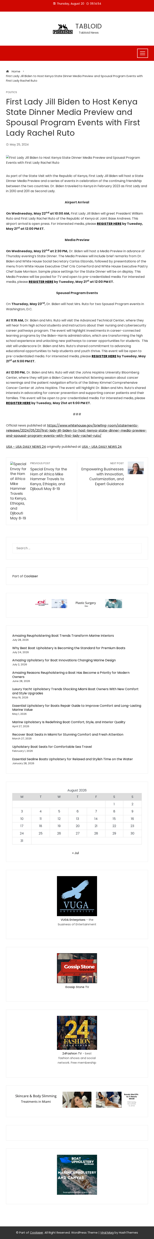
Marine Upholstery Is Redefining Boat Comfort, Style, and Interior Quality (68, 722)
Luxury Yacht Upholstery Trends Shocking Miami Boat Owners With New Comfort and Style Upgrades (75, 691)
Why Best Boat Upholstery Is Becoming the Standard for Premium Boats (68, 648)
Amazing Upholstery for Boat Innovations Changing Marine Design (64, 660)
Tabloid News (89, 32)
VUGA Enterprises (73, 920)
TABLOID (88, 26)
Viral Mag (107, 1233)
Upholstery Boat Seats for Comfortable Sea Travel (52, 746)
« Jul (75, 853)
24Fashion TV (72, 1053)
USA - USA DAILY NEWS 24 (26, 446)
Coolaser (31, 576)
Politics (11, 92)
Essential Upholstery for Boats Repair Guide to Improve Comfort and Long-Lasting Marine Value (76, 707)
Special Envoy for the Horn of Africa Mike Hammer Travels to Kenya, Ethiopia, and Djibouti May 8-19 (48, 476)
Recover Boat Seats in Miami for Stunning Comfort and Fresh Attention (67, 734)
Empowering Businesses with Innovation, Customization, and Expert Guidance (102, 474)
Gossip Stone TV (77, 987)
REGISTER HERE (109, 223)
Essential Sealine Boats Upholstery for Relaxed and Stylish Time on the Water (72, 759)
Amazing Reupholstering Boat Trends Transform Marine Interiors (63, 635)
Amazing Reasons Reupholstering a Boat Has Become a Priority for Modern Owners (71, 674)
